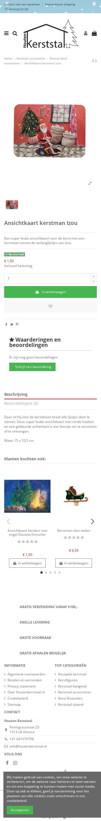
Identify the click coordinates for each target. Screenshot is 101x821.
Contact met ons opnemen (22, 4)
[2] (23, 541)
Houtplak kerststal (72, 674)
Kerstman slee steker (73, 530)
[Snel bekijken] (30, 524)
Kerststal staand (70, 704)
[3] (27, 541)
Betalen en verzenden (25, 680)
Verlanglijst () (18, 9)
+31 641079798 (22, 739)
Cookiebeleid (18, 698)
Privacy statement (22, 686)
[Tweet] (11, 324)
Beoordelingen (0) (21, 403)
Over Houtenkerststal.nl (26, 692)
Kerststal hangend (72, 686)
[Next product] (96, 60)
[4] (31, 541)
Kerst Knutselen (70, 698)
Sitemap (14, 704)
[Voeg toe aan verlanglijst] (50, 306)
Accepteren (20, 810)
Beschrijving (15, 394)
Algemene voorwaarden (26, 674)
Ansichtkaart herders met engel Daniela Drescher (27, 532)
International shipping (60, 4)
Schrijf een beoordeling (33, 366)
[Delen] (6, 324)
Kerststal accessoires (74, 692)
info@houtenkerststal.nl (28, 746)
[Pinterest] (17, 324)
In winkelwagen (54, 291)
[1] (19, 541)
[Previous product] (93, 60)
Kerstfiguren (67, 680)
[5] (36, 541)
